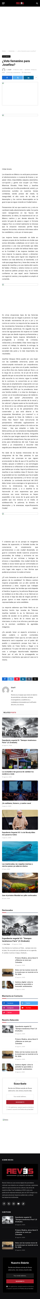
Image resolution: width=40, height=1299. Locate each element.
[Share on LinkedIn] (28, 77)
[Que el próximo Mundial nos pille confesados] (20, 883)
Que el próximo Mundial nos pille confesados (19, 895)
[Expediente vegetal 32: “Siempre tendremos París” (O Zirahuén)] (20, 728)
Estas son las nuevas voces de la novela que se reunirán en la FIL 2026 (26, 972)
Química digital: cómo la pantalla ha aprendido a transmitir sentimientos (24, 984)
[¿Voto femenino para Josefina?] (20, 93)
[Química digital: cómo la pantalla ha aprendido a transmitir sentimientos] (7, 985)
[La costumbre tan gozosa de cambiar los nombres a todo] (20, 759)
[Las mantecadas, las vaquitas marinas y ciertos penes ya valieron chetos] (20, 851)
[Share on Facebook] (7, 77)
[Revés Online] (20, 3)
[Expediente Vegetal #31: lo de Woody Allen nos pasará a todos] (20, 820)
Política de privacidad (26, 1109)
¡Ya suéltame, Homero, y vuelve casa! (16, 803)
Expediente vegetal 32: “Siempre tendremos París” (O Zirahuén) (26, 1029)
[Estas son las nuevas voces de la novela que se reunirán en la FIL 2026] (7, 972)
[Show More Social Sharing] (36, 77)
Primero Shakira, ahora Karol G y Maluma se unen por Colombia (26, 960)
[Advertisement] (20, 28)
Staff (9, 69)
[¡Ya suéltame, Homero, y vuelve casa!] (20, 791)
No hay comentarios (14, 72)
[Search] (37, 3)
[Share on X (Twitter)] (18, 77)
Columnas (6, 56)
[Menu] (3, 3)
